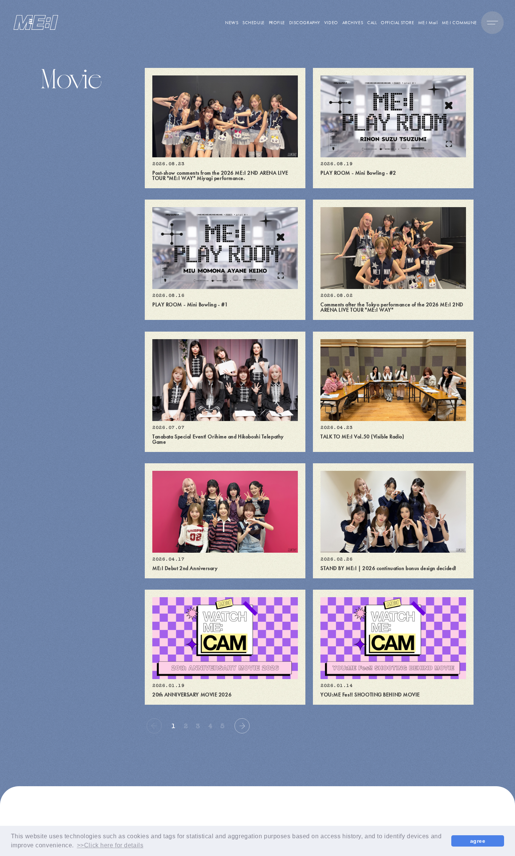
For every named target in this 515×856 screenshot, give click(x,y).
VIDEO (331, 23)
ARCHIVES (352, 23)
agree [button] (478, 841)
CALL (372, 23)
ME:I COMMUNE (459, 23)
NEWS (231, 23)
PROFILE (277, 23)
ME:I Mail (428, 23)
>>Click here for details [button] (110, 845)
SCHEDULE (253, 23)
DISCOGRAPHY (304, 23)
